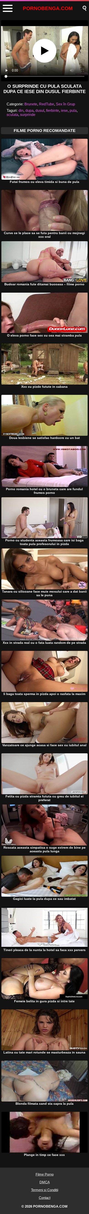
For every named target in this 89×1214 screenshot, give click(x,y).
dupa (29, 110)
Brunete (30, 104)
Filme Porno (45, 1174)
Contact (44, 1198)
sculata (12, 115)
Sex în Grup (65, 104)
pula (73, 110)
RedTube (46, 104)
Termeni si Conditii (44, 1190)
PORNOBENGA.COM (48, 8)
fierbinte (52, 110)
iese (64, 110)
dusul (39, 110)
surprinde (27, 115)
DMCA (44, 1182)
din (21, 110)
